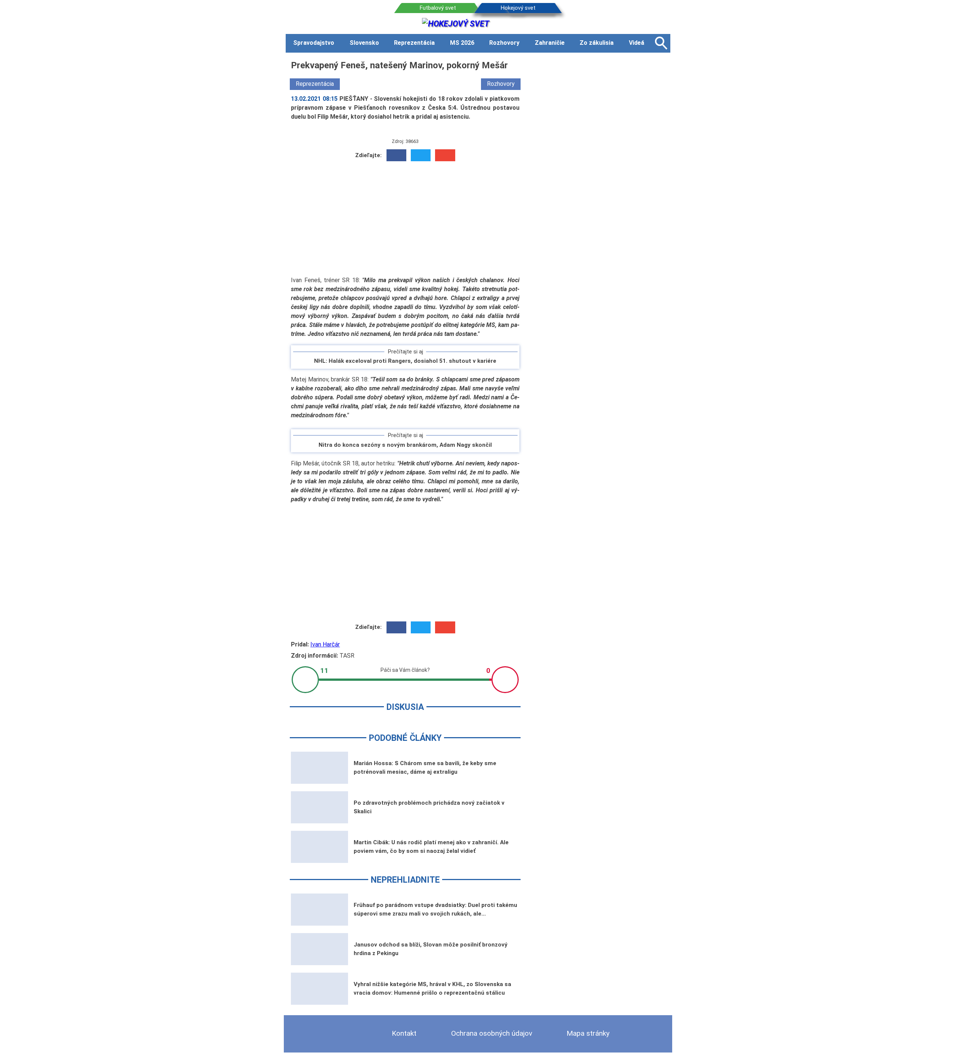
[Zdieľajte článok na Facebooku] (396, 155)
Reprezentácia (315, 83)
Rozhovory (501, 83)
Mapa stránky (588, 1033)
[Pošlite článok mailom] (445, 155)
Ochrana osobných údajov (491, 1033)
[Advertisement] (405, 218)
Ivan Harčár (325, 644)
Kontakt (404, 1033)
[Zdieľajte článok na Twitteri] (421, 155)
